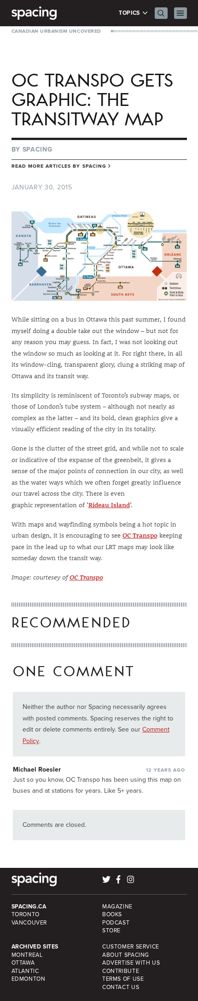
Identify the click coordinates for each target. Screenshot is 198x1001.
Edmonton (29, 979)
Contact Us (120, 987)
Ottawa (23, 963)
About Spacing (125, 955)
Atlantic (25, 971)
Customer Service (130, 946)
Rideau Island (109, 505)
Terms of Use (123, 979)
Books (112, 914)
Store (111, 930)
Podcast (115, 923)
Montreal (27, 955)
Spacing (37, 149)
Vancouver (29, 923)
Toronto (26, 914)
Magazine (117, 906)
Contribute (120, 971)
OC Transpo (139, 535)
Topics (130, 13)
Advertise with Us (131, 963)
